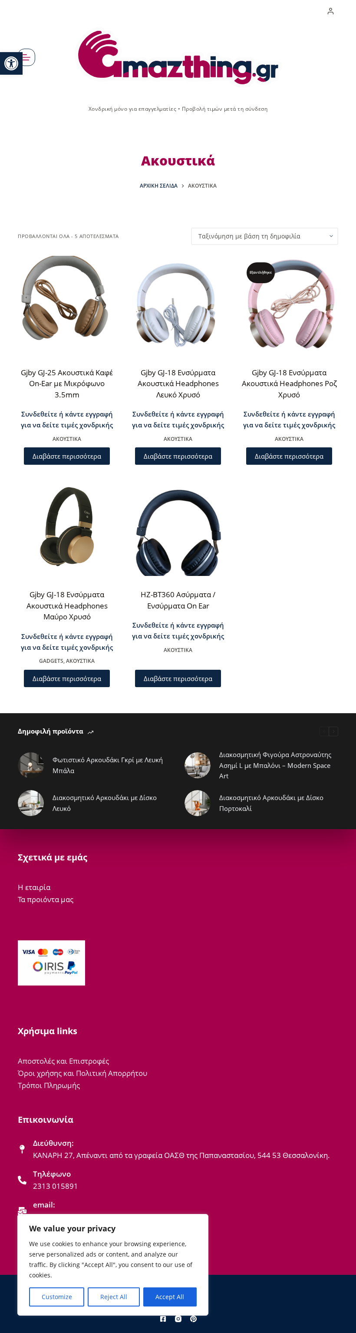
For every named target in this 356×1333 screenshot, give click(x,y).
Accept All (169, 1297)
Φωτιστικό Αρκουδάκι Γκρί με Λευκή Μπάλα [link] (108, 765)
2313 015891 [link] (55, 1186)
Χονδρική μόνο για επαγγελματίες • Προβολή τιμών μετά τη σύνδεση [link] (178, 108)
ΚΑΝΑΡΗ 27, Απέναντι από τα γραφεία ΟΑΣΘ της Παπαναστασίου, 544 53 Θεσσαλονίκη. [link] (181, 1155)
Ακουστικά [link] (67, 439)
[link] (11, 63)
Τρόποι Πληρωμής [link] (49, 1085)
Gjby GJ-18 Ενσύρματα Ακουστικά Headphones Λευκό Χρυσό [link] (178, 383)
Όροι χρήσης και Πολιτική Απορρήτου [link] (82, 1073)
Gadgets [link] (51, 661)
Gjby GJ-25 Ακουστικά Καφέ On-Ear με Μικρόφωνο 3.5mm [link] (67, 383)
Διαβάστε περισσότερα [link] (67, 456)
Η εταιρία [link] (34, 887)
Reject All (113, 1297)
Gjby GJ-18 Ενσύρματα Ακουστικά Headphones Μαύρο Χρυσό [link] (67, 605)
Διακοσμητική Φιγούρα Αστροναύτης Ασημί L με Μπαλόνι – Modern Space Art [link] (275, 765)
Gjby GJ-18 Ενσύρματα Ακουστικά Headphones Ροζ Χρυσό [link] (289, 383)
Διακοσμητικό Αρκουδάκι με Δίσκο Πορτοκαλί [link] (271, 803)
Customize (57, 1297)
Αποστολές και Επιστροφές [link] (63, 1061)
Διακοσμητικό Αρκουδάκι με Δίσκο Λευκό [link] (105, 803)
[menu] (26, 57)
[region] (112, 1265)
